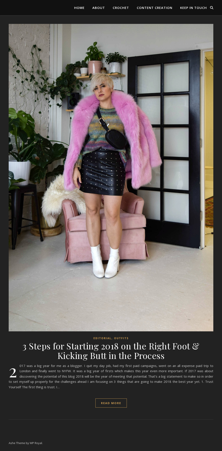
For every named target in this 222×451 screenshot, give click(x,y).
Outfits (121, 338)
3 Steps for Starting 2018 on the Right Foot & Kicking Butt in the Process (111, 350)
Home (79, 7)
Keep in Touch (193, 7)
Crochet (121, 7)
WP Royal (36, 443)
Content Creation (154, 7)
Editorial (102, 338)
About (98, 7)
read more (111, 403)
